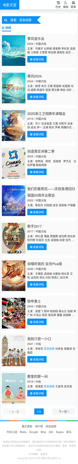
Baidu (23, 432)
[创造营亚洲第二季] (13, 163)
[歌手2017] (13, 238)
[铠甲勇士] (13, 313)
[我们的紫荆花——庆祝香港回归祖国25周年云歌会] (13, 200)
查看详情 (38, 59)
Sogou (60, 432)
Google (33, 432)
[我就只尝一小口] (13, 350)
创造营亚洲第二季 (41, 151)
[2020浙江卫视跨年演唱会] (13, 125)
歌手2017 (34, 226)
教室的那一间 (37, 376)
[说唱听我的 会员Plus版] (13, 275)
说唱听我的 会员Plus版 (44, 263)
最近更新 (27, 426)
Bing (43, 432)
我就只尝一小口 (39, 338)
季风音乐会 (35, 38)
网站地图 (51, 426)
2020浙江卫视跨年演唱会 (46, 113)
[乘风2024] (13, 88)
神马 (69, 432)
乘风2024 (34, 75)
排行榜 (39, 426)
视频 (8, 28)
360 (51, 432)
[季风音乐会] (13, 50)
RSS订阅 (12, 432)
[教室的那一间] (13, 388)
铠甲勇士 (34, 301)
